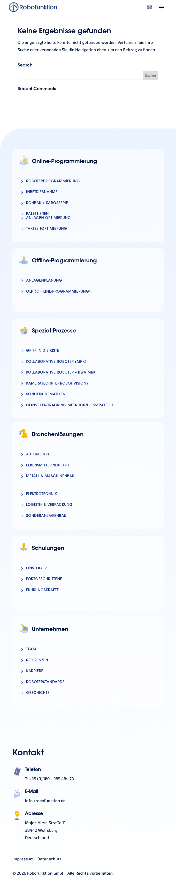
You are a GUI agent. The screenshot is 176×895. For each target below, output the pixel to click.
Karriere (34, 671)
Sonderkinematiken (46, 394)
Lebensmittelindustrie (48, 465)
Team (31, 649)
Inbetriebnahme (42, 192)
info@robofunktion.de (45, 800)
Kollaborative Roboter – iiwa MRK (61, 372)
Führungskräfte (42, 590)
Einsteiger (36, 568)
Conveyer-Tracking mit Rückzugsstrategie (70, 405)
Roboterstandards (45, 682)
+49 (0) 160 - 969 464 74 (51, 778)
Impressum (23, 858)
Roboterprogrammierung (53, 181)
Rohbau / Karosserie (47, 203)
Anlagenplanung (44, 281)
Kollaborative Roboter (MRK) (56, 362)
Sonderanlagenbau (46, 516)
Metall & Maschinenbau (50, 476)
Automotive (38, 454)
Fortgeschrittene (44, 579)
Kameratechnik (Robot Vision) (57, 383)
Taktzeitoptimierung (46, 229)
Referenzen (37, 660)
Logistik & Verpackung (49, 505)
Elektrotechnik (41, 494)
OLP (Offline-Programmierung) (58, 292)
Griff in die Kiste (42, 351)
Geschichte (38, 693)
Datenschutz (49, 858)
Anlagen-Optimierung (48, 218)
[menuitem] (149, 6)
